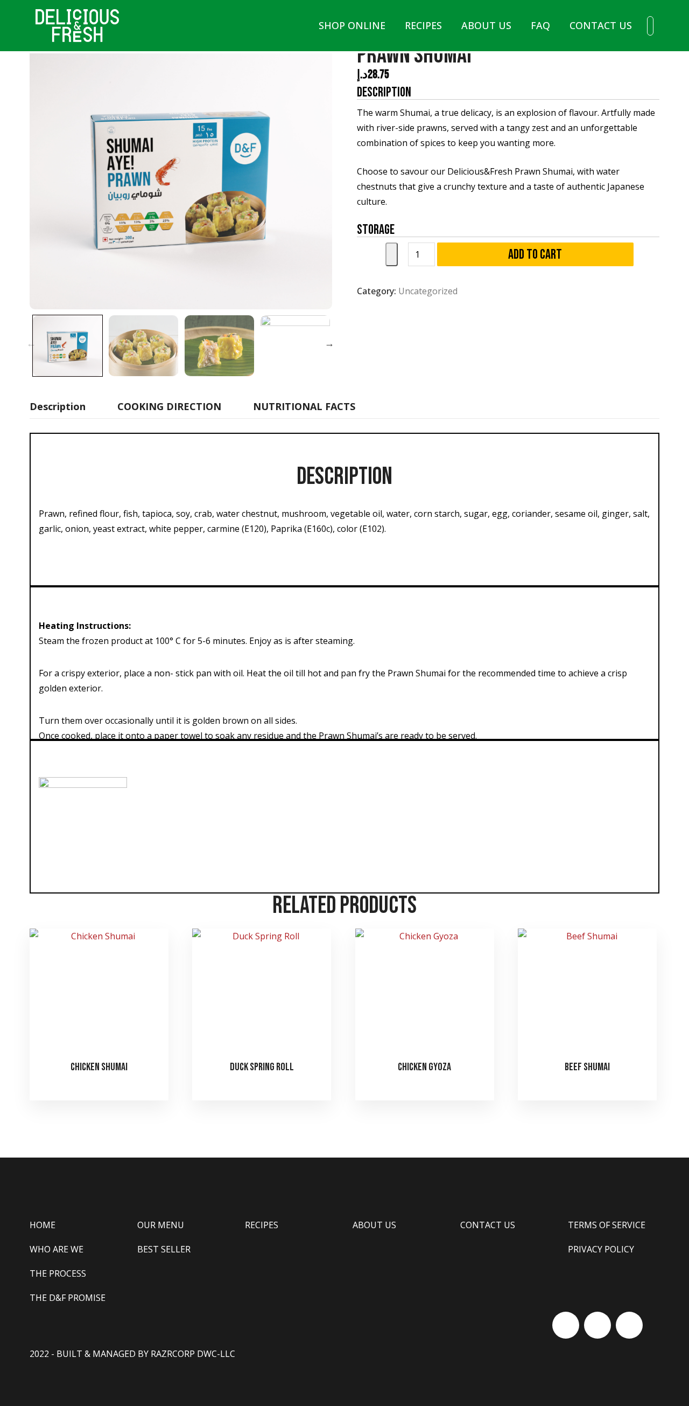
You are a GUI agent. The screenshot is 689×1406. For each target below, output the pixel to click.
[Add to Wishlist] (391, 254)
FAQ (540, 25)
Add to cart (535, 254)
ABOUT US (486, 25)
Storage (376, 229)
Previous (31, 343)
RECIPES (423, 25)
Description (384, 92)
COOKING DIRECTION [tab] (169, 406)
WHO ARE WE (56, 1249)
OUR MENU (160, 1225)
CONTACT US (601, 25)
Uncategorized (428, 291)
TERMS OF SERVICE (606, 1225)
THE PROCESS (58, 1273)
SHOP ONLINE (352, 25)
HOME (42, 1225)
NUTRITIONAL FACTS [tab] (304, 406)
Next (329, 343)
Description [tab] (58, 406)
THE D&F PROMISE (68, 1298)
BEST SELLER (164, 1249)
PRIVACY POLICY (601, 1249)
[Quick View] (100, 1087)
